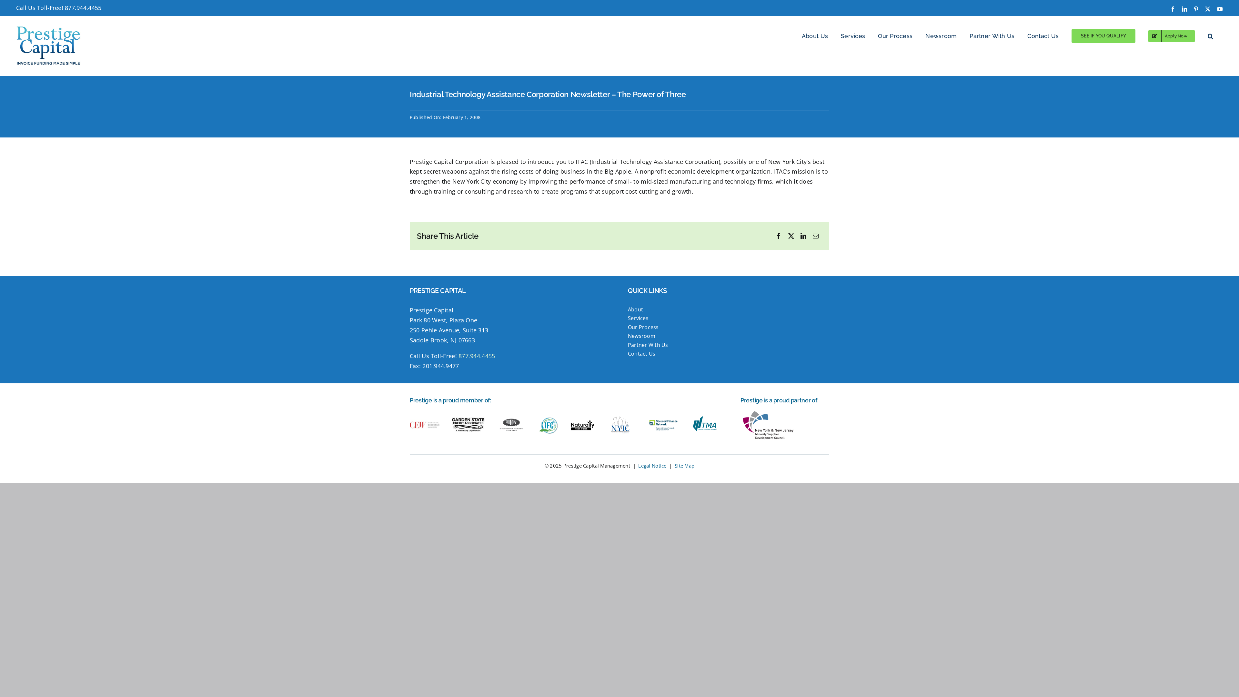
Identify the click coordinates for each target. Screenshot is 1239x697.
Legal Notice (652, 465)
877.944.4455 (83, 8)
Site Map (684, 465)
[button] (1210, 36)
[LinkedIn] (803, 236)
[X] (791, 236)
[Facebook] (778, 236)
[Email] (816, 236)
